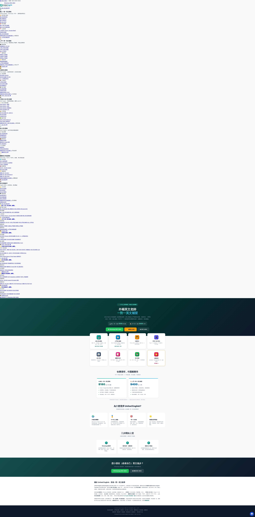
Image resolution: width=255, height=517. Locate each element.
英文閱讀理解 (3, 89)
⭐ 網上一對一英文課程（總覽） (7, 205)
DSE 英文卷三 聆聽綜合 (5, 108)
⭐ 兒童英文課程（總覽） (6, 232)
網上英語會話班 (3, 17)
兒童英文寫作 (3, 90)
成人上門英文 (3, 51)
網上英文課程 (110, 509)
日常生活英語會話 (4, 149)
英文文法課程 (3, 188)
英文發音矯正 (3, 137)
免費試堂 (146, 509)
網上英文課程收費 (4, 34)
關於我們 (114, 511)
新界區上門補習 (3, 58)
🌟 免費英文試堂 (130, 329)
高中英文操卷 (3, 114)
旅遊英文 (2, 147)
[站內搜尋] (1, 3)
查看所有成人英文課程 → (6, 150)
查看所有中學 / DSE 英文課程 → (7, 123)
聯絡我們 (147, 500)
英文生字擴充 (3, 192)
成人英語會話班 (3, 133)
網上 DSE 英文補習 (4, 25)
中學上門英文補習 (4, 49)
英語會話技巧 (3, 195)
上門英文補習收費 (4, 63)
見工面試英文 (3, 143)
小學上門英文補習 (4, 47)
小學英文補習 (3, 82)
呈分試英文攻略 (3, 83)
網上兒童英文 (3, 20)
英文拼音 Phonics (4, 75)
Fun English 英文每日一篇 (129, 495)
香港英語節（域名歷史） (131, 511)
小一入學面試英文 (4, 78)
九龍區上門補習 (3, 56)
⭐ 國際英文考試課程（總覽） (7, 273)
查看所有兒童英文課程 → (6, 94)
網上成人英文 (3, 22)
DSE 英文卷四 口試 (4, 109)
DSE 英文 (127, 509)
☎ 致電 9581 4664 (137, 471)
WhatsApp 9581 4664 (9, 3)
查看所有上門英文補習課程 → (7, 64)
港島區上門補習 (3, 54)
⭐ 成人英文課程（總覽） (6, 259)
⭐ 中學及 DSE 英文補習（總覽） (8, 246)
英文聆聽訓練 (3, 197)
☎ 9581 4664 (143, 329)
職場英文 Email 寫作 (5, 142)
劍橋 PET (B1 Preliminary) (6, 174)
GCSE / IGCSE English (5, 168)
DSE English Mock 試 (5, 119)
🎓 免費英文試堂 (4, 295)
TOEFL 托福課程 (4, 164)
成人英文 (131, 509)
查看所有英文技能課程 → (6, 200)
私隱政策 (123, 511)
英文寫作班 (2, 190)
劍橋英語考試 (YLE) (4, 92)
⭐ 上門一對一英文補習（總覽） (7, 219)
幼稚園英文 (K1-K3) (4, 46)
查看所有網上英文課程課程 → (7, 35)
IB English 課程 (3, 169)
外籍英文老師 (3, 32)
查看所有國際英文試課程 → (6, 178)
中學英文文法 (3, 116)
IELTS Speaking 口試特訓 (6, 162)
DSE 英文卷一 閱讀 (4, 104)
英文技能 (141, 509)
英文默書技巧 (3, 85)
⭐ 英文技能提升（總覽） (6, 287)
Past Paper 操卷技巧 (5, 121)
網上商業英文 (3, 18)
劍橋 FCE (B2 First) (4, 176)
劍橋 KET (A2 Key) (4, 173)
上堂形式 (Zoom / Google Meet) (8, 30)
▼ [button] (8, 8)
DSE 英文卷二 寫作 (4, 106)
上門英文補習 (116, 509)
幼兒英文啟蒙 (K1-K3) (5, 77)
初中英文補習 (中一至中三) (6, 113)
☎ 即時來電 (3, 297)
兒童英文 (122, 509)
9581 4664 (3, 0)
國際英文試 (136, 509)
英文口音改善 (3, 198)
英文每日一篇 (140, 511)
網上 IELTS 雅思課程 (5, 27)
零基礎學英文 (3, 135)
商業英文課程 (3, 140)
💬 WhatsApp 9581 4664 (12, 297)
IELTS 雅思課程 (3, 161)
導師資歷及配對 (3, 61)
